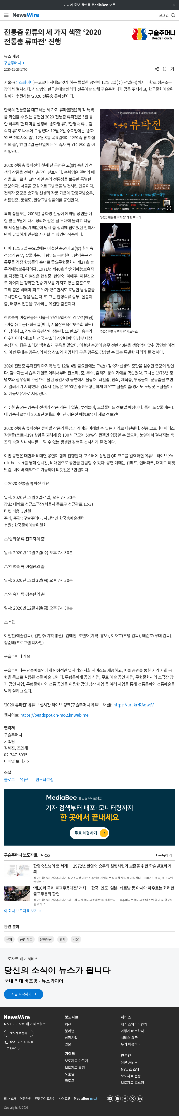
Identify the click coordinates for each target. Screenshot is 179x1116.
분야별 (69, 1031)
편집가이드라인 (45, 1099)
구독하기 (165, 855)
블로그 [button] (9, 779)
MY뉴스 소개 (130, 1069)
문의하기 (13, 1049)
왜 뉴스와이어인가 (134, 1024)
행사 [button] (62, 939)
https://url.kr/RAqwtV (133, 705)
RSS (46, 855)
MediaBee (81, 1099)
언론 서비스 (129, 1063)
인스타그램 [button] (44, 779)
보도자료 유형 (75, 1067)
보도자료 (71, 1017)
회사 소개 (10, 1099)
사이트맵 (65, 1099)
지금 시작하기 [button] (21, 994)
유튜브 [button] (25, 779)
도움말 (69, 1074)
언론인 (126, 1055)
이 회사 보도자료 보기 (22, 911)
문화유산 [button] (46, 939)
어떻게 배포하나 (132, 1031)
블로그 (69, 1080)
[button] (156, 69)
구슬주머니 (14, 63)
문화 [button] (9, 939)
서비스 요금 (129, 1038)
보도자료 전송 (131, 1076)
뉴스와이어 (24, 82)
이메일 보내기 (16, 761)
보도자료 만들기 (76, 1061)
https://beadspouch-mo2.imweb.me (54, 715)
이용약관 (26, 1099)
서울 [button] (76, 939)
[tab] (91, 1017)
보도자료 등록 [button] (18, 1033)
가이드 (70, 1053)
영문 (68, 1044)
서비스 (126, 1017)
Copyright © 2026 (16, 1108)
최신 (68, 1024)
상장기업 (71, 1038)
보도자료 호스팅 (132, 1082)
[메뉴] (5, 15)
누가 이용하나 (131, 1044)
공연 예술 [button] (26, 939)
